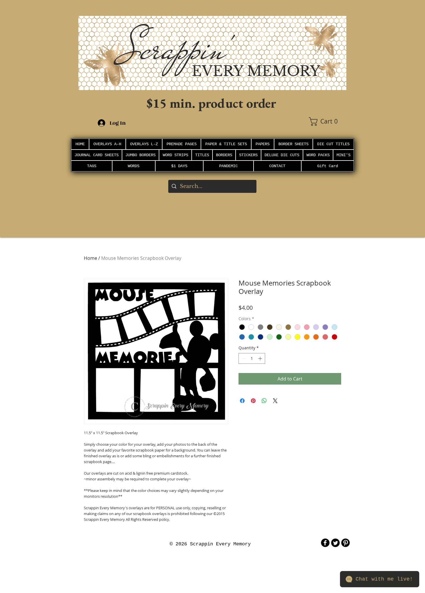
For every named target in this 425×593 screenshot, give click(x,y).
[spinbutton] (252, 358)
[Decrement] (243, 358)
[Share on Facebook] (242, 400)
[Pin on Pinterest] (253, 400)
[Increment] (260, 358)
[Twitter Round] (335, 542)
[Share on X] (275, 400)
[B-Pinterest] (345, 542)
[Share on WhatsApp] (264, 400)
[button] (327, 121)
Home (90, 258)
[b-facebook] (325, 542)
